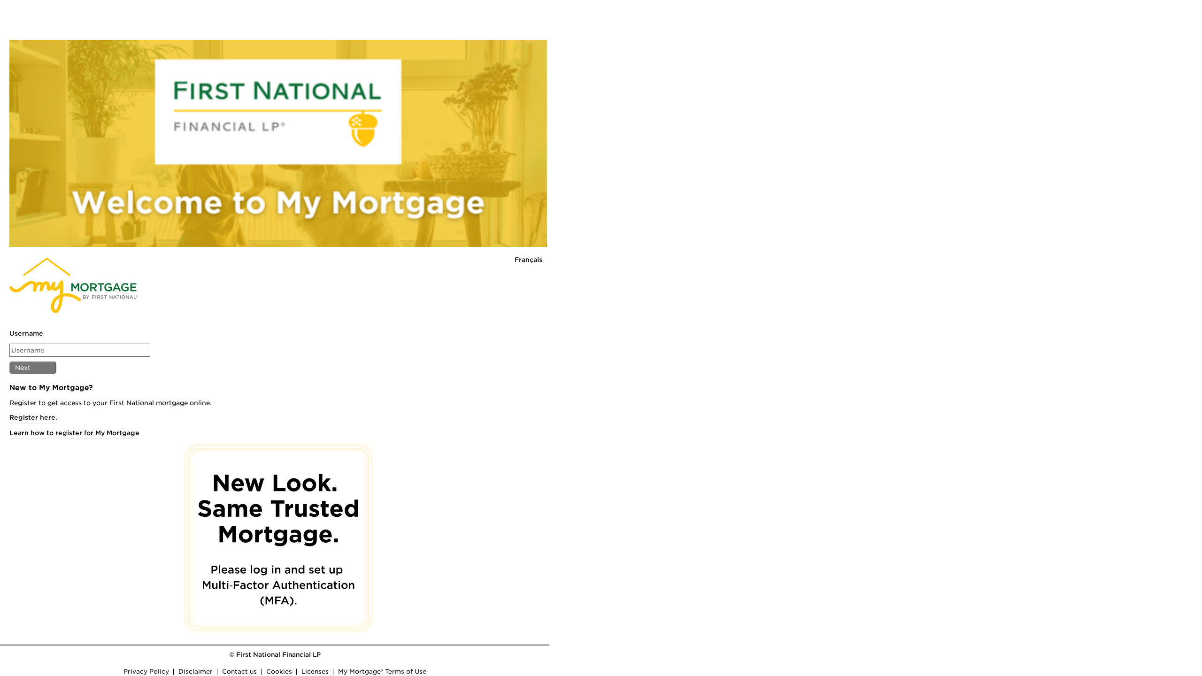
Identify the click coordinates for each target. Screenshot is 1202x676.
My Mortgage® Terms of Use (381, 637)
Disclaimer (194, 637)
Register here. (29, 381)
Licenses (313, 637)
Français (528, 223)
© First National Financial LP (273, 620)
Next (18, 331)
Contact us (238, 637)
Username (22, 297)
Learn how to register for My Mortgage (70, 396)
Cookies (278, 637)
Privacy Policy (145, 637)
